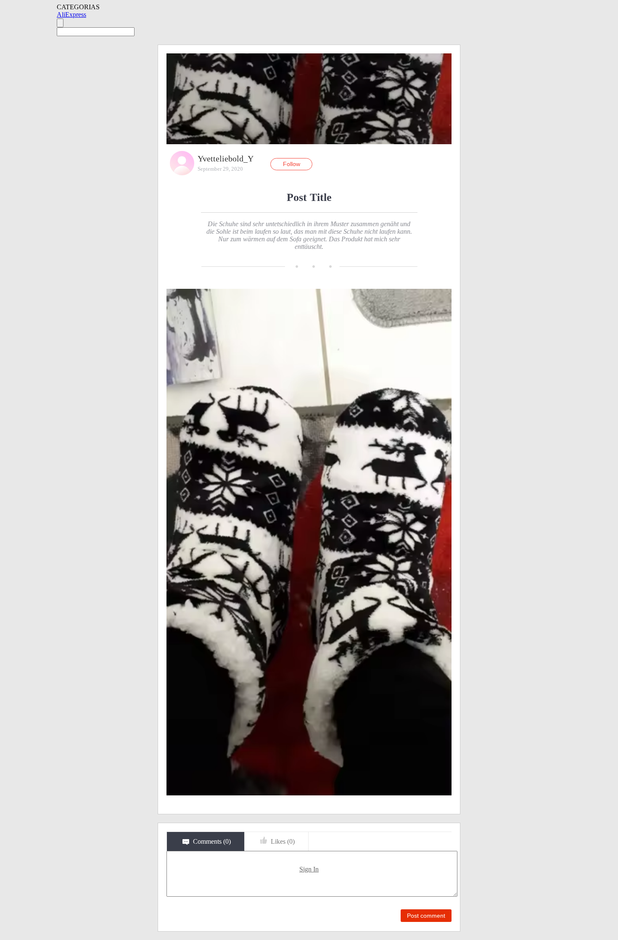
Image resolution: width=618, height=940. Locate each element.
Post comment (426, 915)
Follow (291, 164)
